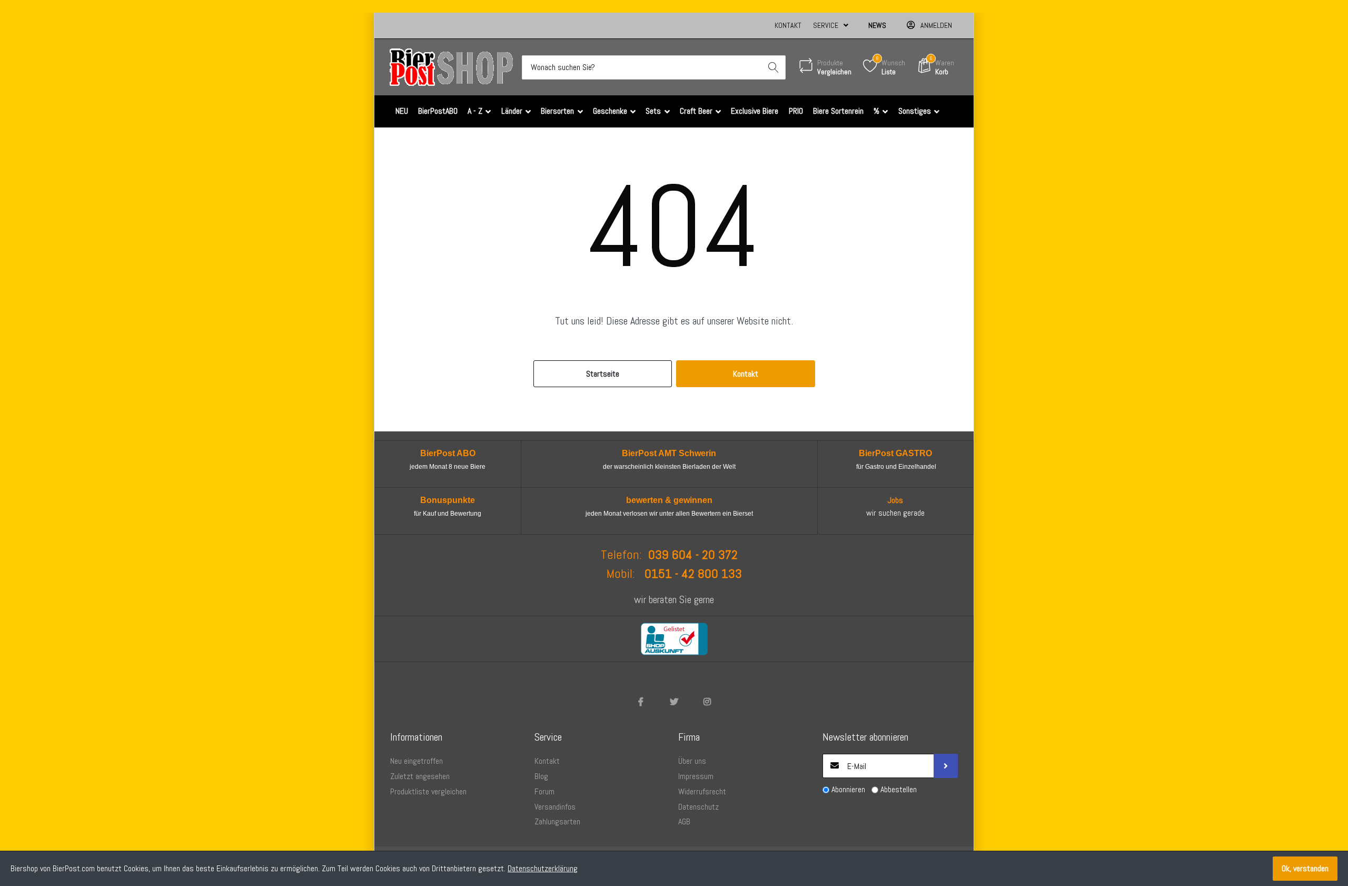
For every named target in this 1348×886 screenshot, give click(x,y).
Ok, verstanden (1305, 868)
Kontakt (788, 25)
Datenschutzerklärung (543, 868)
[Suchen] (773, 67)
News (877, 25)
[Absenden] (946, 766)
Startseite (602, 373)
